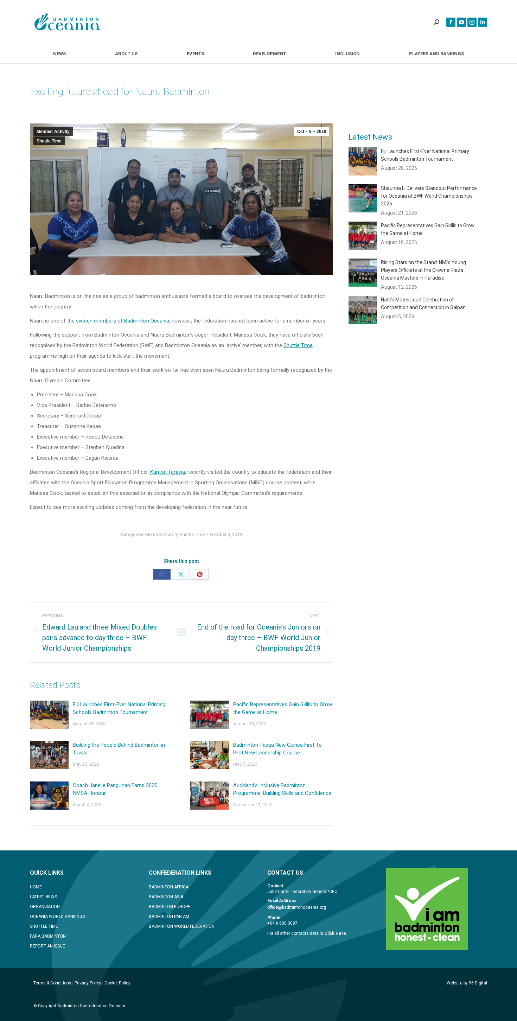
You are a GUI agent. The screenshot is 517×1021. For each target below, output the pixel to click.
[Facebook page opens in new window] (450, 22)
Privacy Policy (88, 983)
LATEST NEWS (43, 896)
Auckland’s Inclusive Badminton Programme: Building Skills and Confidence (282, 789)
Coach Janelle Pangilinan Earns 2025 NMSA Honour (115, 789)
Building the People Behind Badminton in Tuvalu (119, 749)
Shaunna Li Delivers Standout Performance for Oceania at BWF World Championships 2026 (429, 195)
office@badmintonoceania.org (296, 907)
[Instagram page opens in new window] (472, 22)
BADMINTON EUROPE (169, 906)
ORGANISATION (45, 906)
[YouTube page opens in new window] (461, 22)
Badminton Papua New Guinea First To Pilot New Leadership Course (277, 749)
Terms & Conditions (52, 983)
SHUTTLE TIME (44, 926)
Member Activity (53, 131)
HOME (36, 887)
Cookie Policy (117, 983)
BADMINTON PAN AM (169, 916)
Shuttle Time (49, 141)
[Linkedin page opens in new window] (482, 22)
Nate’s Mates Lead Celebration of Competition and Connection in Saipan (423, 303)
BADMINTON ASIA (166, 896)
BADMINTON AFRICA (169, 887)
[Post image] (49, 715)
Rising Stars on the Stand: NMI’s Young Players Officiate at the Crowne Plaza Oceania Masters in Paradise (423, 270)
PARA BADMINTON (48, 936)
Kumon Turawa (167, 472)
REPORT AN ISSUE (47, 946)
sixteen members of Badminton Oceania (122, 321)
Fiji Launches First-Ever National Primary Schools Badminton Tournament (119, 708)
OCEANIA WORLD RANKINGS (57, 916)
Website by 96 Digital (467, 983)
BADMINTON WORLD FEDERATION (182, 926)
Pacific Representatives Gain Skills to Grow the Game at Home (282, 708)
